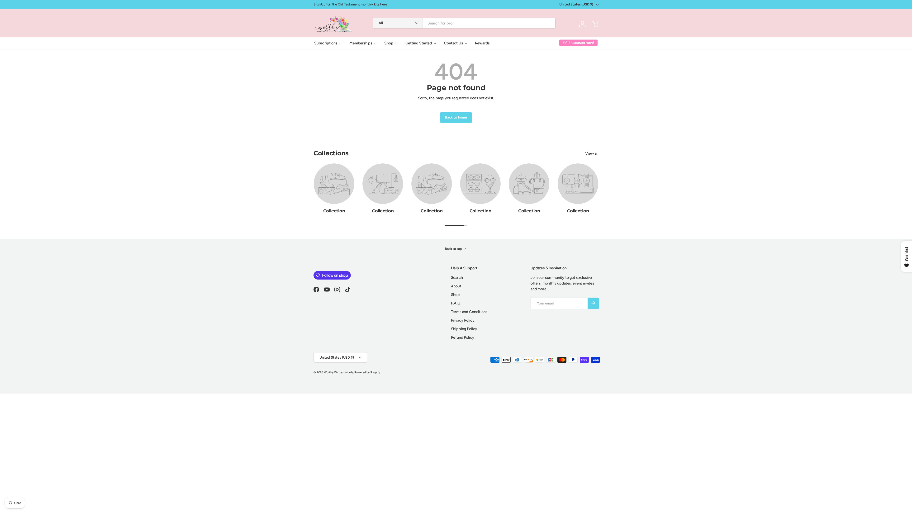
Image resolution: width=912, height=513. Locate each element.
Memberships (360, 43)
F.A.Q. (456, 303)
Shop (388, 43)
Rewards (482, 43)
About (456, 286)
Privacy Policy (463, 320)
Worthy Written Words (338, 372)
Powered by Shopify (367, 372)
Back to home (456, 117)
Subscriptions (325, 43)
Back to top (453, 249)
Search (457, 277)
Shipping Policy (464, 329)
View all (591, 153)
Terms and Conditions (469, 311)
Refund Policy (462, 337)
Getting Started (418, 43)
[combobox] (464, 23)
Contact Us (453, 43)
